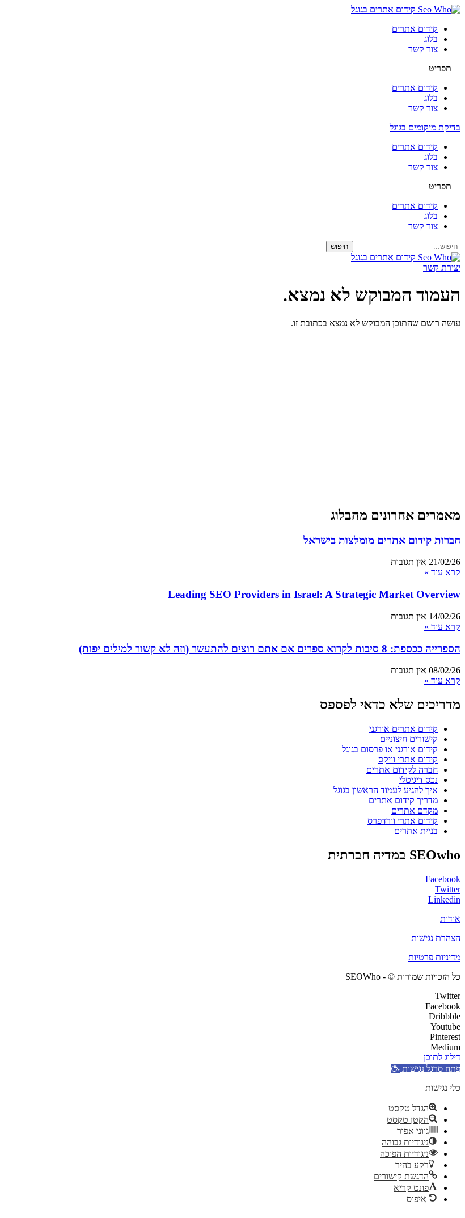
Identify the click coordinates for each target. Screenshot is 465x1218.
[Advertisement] (232, 417)
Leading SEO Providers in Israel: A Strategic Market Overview (314, 594)
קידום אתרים (415, 28)
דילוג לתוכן (442, 1057)
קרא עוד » (442, 572)
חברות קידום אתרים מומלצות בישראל (381, 540)
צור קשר (423, 49)
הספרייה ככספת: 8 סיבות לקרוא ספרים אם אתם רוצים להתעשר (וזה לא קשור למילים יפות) (269, 649)
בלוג (431, 39)
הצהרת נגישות (435, 938)
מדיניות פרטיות (434, 957)
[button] (232, 69)
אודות (450, 919)
